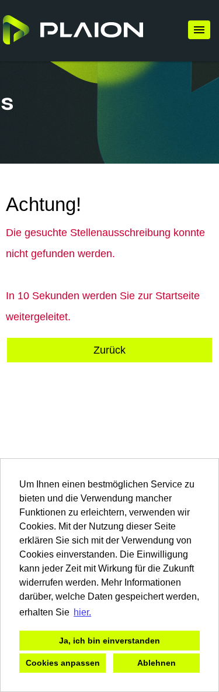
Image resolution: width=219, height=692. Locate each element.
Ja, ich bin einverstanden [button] (109, 640)
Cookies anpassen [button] (63, 662)
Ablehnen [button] (156, 662)
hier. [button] (82, 612)
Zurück (109, 350)
